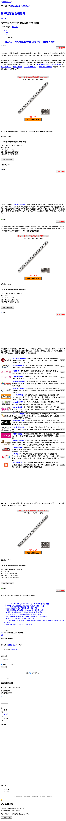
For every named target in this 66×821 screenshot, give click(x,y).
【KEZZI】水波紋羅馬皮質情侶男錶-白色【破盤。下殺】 (21, 608)
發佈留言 (3, 666)
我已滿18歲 (4, 817)
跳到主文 (3, 18)
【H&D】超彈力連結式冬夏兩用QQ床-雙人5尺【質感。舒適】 (23, 614)
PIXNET (20, 796)
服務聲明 (49, 796)
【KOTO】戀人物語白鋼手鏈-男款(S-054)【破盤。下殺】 (30, 42)
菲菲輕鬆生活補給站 (13, 13)
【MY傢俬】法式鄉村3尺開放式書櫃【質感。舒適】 (20, 618)
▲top (2, 652)
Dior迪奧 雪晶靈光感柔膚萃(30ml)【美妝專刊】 (18, 624)
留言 (14, 645)
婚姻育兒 (15, 27)
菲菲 (2, 635)
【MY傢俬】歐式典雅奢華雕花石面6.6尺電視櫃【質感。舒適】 (23, 612)
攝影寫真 (14, 649)
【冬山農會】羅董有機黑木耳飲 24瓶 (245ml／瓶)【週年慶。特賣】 (24, 610)
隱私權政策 (42, 796)
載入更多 (3, 656)
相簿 (5, 30)
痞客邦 (10, 645)
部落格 (6, 32)
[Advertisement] (33, 188)
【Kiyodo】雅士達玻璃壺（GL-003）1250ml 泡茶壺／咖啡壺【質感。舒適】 (27, 604)
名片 (5, 34)
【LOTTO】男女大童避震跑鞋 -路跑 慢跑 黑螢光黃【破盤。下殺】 (24, 606)
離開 (10, 817)
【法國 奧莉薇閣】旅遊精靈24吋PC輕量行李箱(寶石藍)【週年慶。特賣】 (26, 616)
